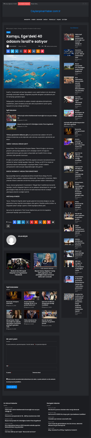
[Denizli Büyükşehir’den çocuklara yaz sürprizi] (69, 113)
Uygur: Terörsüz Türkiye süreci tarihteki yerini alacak (80, 229)
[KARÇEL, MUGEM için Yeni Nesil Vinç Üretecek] (69, 241)
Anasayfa (27, 19)
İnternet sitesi (37, 372)
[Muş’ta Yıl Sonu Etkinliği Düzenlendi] (69, 253)
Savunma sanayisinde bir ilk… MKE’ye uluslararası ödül (79, 53)
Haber (33, 19)
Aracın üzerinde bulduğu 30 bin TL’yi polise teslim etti (30, 303)
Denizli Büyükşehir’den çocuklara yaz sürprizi (79, 113)
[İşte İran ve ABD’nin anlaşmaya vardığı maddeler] (49, 295)
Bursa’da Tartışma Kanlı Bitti (12, 302)
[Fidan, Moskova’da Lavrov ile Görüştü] (31, 314)
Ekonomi (39, 19)
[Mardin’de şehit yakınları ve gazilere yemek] (49, 314)
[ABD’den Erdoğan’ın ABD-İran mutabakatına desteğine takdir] (69, 263)
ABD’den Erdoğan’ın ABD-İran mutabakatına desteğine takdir (79, 265)
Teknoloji (52, 19)
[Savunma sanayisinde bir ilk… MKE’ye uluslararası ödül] (69, 52)
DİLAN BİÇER (13, 46)
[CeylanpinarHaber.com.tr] (45, 11)
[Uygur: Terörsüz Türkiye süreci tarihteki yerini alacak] (69, 228)
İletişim (64, 19)
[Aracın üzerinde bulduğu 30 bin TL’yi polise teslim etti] (31, 295)
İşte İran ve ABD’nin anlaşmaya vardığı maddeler (48, 303)
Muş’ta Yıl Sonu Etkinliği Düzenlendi (79, 253)
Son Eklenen (74, 28)
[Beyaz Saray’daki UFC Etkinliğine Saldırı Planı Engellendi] (11, 126)
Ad (7, 366)
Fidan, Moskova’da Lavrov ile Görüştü (30, 321)
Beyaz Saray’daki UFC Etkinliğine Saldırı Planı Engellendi (46, 3)
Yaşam (59, 19)
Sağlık (45, 19)
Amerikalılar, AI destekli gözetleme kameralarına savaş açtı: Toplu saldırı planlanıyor (79, 282)
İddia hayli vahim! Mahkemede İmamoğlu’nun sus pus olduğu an (79, 39)
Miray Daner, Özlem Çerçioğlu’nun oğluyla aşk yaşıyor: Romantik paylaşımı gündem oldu (13, 323)
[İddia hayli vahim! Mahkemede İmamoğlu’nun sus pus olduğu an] (11, 117)
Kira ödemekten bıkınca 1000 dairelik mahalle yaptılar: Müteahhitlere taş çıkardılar (79, 84)
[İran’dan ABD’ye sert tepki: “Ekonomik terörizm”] (69, 99)
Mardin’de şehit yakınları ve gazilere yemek (48, 321)
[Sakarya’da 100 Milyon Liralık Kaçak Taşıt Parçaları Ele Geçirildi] (69, 169)
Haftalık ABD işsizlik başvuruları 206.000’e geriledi (74, 123)
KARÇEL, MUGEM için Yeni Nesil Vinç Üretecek (79, 242)
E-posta (9, 372)
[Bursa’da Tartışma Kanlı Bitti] (14, 295)
